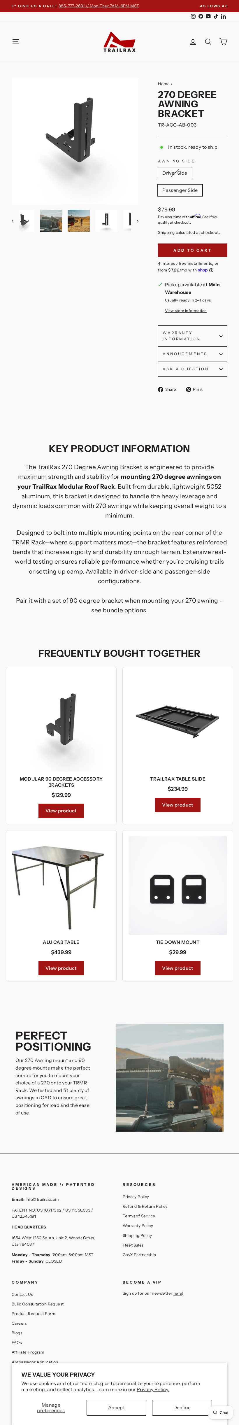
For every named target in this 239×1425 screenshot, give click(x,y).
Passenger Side (180, 190)
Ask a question (186, 369)
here (177, 1293)
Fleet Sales (133, 1245)
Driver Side (174, 173)
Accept (116, 1407)
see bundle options (118, 610)
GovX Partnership (139, 1254)
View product (61, 811)
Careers (19, 1323)
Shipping (166, 232)
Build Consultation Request (38, 1304)
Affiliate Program (28, 1352)
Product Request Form (33, 1313)
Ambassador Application (35, 1362)
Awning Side (176, 161)
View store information (186, 311)
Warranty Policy (138, 1225)
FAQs (17, 1342)
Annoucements (185, 354)
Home (164, 83)
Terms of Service (139, 1216)
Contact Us (22, 1294)
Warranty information (181, 336)
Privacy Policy (136, 1196)
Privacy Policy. (153, 1389)
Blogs (17, 1333)
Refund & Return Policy (145, 1206)
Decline (182, 1407)
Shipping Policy (137, 1235)
